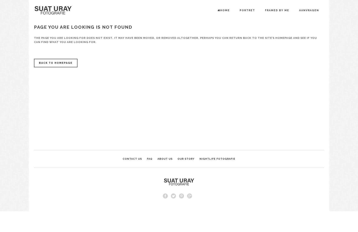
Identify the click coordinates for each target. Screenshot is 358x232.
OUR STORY (186, 158)
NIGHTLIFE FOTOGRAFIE (217, 158)
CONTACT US (132, 158)
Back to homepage (56, 62)
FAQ (149, 158)
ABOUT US (165, 158)
